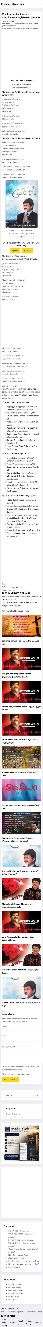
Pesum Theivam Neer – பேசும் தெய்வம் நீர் (23, 530)
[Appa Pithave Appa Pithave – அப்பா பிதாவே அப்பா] (21, 757)
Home (12, 1322)
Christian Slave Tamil (12, 4)
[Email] (15, 593)
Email (5, 1035)
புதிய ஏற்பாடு (13, 1299)
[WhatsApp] (12, 593)
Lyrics (17, 29)
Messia (18, 587)
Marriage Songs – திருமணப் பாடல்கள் (23, 1261)
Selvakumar (8, 587)
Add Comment (8, 1047)
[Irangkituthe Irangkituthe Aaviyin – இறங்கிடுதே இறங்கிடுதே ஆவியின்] (21, 659)
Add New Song (4, 1322)
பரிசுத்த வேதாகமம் (15, 1293)
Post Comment (10, 1079)
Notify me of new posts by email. (17, 1074)
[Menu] (41, 4)
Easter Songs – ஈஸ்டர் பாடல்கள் (21, 1240)
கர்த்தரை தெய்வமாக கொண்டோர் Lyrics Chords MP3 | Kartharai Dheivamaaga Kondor (23, 509)
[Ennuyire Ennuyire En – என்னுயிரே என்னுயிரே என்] (21, 626)
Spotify (15, 250)
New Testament (15, 1290)
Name (5, 1026)
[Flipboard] (26, 593)
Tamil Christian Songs (29, 29)
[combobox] (19, 1095)
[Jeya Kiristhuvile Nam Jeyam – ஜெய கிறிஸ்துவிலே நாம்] (21, 922)
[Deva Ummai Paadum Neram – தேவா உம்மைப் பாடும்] (21, 790)
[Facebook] (3, 593)
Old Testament (14, 1287)
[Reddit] (29, 593)
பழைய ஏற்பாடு (13, 1296)
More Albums (14, 1267)
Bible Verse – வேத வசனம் (19, 1231)
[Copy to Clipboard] (17, 593)
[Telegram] (20, 593)
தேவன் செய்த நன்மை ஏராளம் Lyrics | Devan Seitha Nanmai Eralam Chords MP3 (23, 416)
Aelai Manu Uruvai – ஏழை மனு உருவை (22, 515)
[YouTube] (13, 1316)
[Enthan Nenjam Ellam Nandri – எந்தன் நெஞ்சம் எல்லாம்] (21, 692)
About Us (20, 1322)
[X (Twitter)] (6, 593)
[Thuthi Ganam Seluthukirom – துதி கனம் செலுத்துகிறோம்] (21, 725)
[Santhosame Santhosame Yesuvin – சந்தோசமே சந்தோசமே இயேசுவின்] (21, 823)
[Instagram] (8, 1316)
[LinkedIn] (23, 593)
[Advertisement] (21, 55)
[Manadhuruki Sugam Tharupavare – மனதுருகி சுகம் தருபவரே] (21, 889)
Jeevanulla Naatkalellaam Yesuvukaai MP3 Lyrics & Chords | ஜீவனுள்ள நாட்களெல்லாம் (23, 476)
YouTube (27, 250)
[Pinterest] (9, 593)
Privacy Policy (29, 1322)
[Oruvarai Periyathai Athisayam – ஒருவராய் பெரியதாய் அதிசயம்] (21, 856)
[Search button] (37, 1095)
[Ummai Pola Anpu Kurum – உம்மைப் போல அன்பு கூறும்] (21, 988)
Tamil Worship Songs (23, 395)
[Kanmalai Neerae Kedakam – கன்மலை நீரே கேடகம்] (21, 955)
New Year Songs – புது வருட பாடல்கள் (23, 1264)
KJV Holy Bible (14, 1284)
